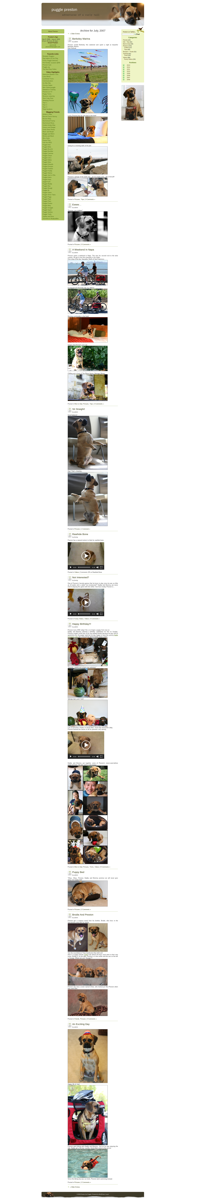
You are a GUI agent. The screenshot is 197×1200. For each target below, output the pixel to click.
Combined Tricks (48, 79)
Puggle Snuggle (48, 208)
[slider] (84, 567)
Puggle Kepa (47, 179)
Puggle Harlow (47, 173)
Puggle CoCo (47, 158)
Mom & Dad (78, 404)
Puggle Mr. (46, 190)
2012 (128, 67)
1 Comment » (85, 529)
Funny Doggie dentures (50, 60)
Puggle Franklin (48, 168)
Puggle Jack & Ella (49, 175)
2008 (128, 75)
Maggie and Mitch (48, 134)
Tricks (92, 867)
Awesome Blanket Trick (50, 74)
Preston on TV (47, 92)
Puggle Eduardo (48, 164)
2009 (128, 73)
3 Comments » (90, 199)
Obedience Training (49, 89)
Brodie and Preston (82, 914)
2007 (128, 77)
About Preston (53, 31)
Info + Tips (126, 42)
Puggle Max (47, 186)
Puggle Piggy (47, 197)
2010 (128, 71)
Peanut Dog (46, 140)
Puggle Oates (47, 192)
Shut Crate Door (48, 98)
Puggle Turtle (47, 214)
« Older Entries (75, 34)
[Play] (71, 567)
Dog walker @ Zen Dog (50, 58)
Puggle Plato (47, 201)
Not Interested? (80, 577)
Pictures (77, 199)
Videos (76, 572)
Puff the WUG (47, 142)
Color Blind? (47, 76)
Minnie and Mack (48, 136)
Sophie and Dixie (48, 216)
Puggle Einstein (48, 166)
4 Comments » (95, 619)
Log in (107, 1194)
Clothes (126, 47)
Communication (48, 81)
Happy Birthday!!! (81, 624)
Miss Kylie (46, 138)
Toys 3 (45, 107)
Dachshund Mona (48, 123)
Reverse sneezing (48, 96)
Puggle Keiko (47, 177)
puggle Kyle (46, 182)
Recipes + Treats (128, 51)
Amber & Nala (47, 114)
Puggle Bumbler (48, 151)
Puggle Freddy (47, 171)
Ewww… (76, 204)
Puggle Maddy (47, 184)
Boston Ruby (47, 119)
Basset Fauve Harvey (50, 116)
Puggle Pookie (47, 203)
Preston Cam (47, 65)
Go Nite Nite (47, 83)
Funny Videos (79, 619)
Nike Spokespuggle (49, 87)
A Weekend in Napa (83, 249)
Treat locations (47, 109)
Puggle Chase (47, 155)
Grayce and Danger (49, 127)
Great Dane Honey (49, 129)
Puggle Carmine (48, 153)
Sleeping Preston (48, 100)
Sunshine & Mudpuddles (51, 218)
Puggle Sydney (48, 212)
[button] (86, 555)
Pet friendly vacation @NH (51, 63)
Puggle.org (46, 67)
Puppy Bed (78, 872)
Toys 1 (45, 102)
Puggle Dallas (47, 160)
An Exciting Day (81, 1024)
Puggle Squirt (47, 210)
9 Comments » (105, 867)
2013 (128, 65)
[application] (86, 556)
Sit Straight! (78, 409)
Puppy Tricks (47, 94)
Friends (76, 1019)
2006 (128, 79)
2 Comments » (86, 909)
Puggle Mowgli (47, 188)
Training (125, 53)
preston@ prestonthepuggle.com (53, 46)
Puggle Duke (47, 162)
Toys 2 (45, 105)
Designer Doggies (48, 56)
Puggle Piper (47, 199)
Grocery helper (47, 85)
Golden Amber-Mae (49, 125)
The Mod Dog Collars (50, 69)
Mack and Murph (48, 132)
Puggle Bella (47, 147)
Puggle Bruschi (48, 149)
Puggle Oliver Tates (49, 195)
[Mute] (97, 567)
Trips (82, 199)
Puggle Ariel (47, 145)
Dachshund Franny (49, 121)
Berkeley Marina (81, 38)
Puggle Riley (47, 205)
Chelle (86, 954)
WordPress (102, 1194)
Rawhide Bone (80, 534)
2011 (128, 69)
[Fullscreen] (101, 567)
